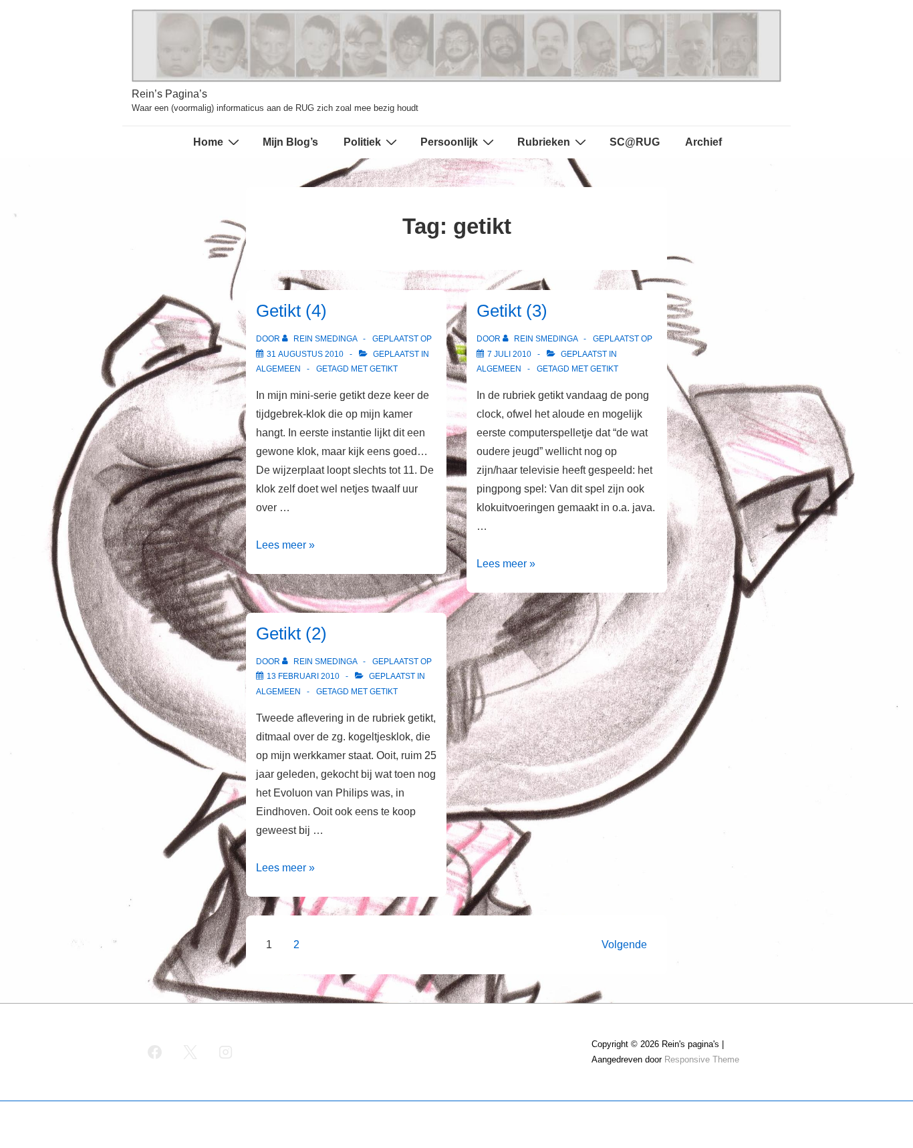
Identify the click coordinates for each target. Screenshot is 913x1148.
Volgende (624, 944)
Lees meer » (285, 545)
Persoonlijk (449, 142)
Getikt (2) (291, 633)
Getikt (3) (512, 311)
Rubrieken (543, 142)
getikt (384, 369)
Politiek (362, 142)
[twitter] (190, 1052)
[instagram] (226, 1052)
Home (208, 142)
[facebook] (155, 1052)
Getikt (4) (291, 311)
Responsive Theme (701, 1059)
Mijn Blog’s (290, 142)
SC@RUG (635, 142)
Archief (703, 142)
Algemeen (278, 369)
